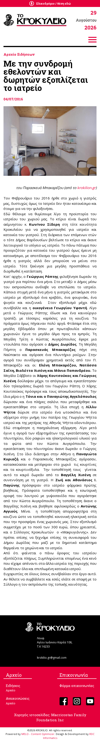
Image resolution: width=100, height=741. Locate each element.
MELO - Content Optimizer (37, 734)
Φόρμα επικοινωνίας (77, 685)
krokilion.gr (86, 187)
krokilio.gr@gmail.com (52, 658)
